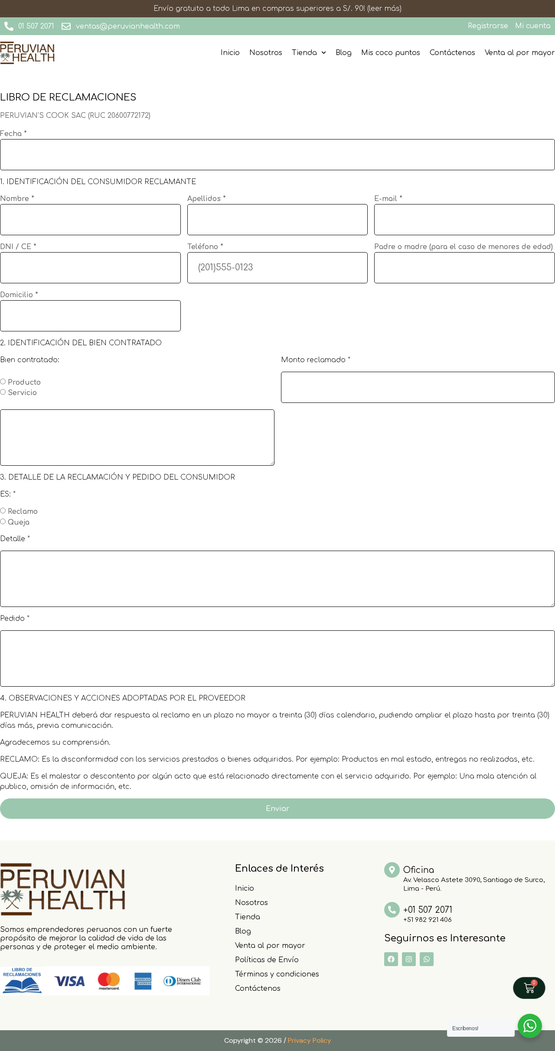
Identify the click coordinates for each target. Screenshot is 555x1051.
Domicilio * (19, 295)
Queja (18, 522)
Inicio (230, 53)
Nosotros (265, 53)
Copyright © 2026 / (277, 1040)
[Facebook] (391, 959)
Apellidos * (206, 199)
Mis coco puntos (390, 53)
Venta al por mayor (520, 53)
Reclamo (23, 512)
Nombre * (17, 199)
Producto (24, 382)
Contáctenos (452, 53)
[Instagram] (409, 959)
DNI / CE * (18, 247)
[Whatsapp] (427, 959)
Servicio (22, 393)
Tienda (304, 53)
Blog (344, 53)
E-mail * (388, 199)
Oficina (418, 870)
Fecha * (13, 134)
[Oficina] (392, 870)
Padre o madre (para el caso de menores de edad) (463, 247)
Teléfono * (205, 247)
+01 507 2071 (427, 910)
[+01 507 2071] (392, 910)
